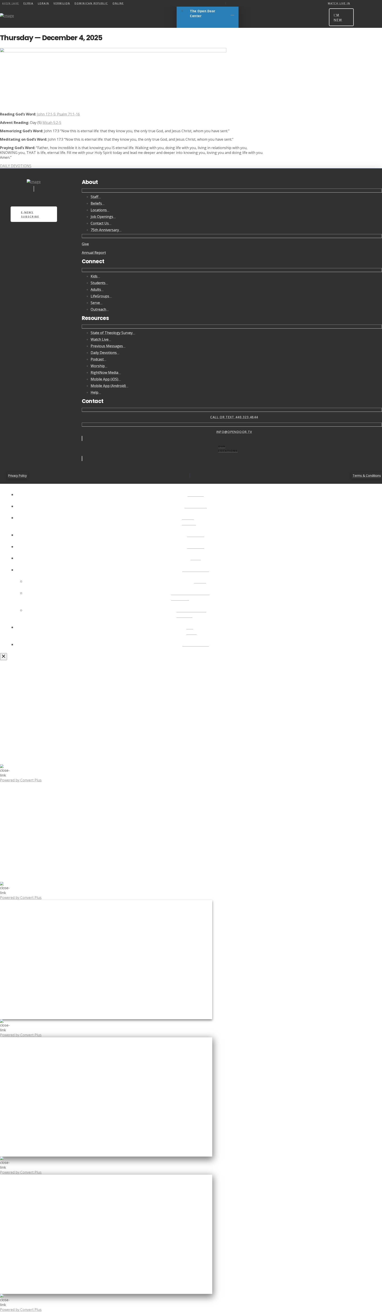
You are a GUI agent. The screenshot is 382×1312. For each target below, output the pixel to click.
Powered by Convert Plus (21, 780)
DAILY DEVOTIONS (15, 165)
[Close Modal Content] (3, 656)
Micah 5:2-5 (51, 122)
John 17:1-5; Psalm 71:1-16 (58, 114)
